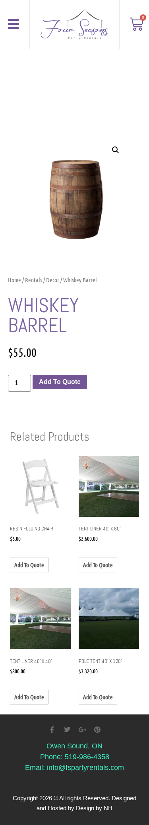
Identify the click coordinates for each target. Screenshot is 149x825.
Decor (52, 279)
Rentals (33, 279)
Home (14, 279)
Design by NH (94, 808)
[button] (115, 150)
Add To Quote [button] (29, 564)
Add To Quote (60, 381)
